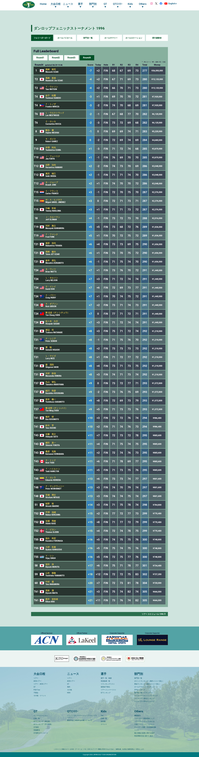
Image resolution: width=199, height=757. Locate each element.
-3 (90, 96)
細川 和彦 (51, 390)
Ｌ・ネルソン (52, 278)
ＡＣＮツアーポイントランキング (146, 696)
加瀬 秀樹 (51, 521)
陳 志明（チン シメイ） (56, 408)
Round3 (71, 57)
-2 (90, 114)
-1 (90, 131)
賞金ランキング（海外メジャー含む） (147, 684)
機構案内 (137, 715)
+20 (90, 583)
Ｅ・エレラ (51, 477)
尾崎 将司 (51, 69)
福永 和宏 (51, 538)
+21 (90, 591)
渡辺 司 (50, 330)
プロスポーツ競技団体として (144, 718)
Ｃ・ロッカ (51, 121)
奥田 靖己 (51, 173)
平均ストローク (139, 690)
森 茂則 (50, 364)
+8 (90, 331)
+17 (90, 565)
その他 (69, 690)
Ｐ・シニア (51, 338)
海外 (68, 687)
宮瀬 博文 (51, 495)
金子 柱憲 (51, 95)
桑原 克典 (51, 451)
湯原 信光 (51, 243)
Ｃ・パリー (51, 295)
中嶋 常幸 (51, 208)
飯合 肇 (50, 130)
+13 (90, 478)
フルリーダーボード (42, 38)
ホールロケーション (134, 38)
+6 (90, 244)
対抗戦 (103, 721)
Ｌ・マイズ (51, 356)
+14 (90, 504)
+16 (90, 539)
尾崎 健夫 (51, 251)
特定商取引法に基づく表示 (143, 736)
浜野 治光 (51, 165)
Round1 (40, 57)
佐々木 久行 (52, 321)
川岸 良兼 (51, 547)
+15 (90, 513)
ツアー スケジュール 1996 (153, 614)
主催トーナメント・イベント (144, 724)
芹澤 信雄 (51, 512)
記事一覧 (37, 718)
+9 (90, 383)
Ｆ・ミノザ (51, 104)
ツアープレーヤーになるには (144, 721)
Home (43, 3)
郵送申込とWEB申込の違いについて (79, 720)
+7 (90, 270)
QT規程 (36, 727)
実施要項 (37, 730)
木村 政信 (51, 373)
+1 (90, 148)
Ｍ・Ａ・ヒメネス (54, 199)
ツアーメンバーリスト (108, 690)
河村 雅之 (51, 225)
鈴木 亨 (50, 425)
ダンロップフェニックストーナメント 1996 (69, 28)
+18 (90, 574)
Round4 (87, 57)
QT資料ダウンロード (41, 733)
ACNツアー (37, 681)
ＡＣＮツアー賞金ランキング (144, 698)
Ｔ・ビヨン (51, 529)
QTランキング (105, 693)
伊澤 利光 (51, 147)
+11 (90, 435)
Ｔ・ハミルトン (53, 469)
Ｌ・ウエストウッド (55, 113)
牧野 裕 (50, 503)
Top (102, 715)
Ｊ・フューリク (53, 156)
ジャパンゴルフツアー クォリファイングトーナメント (82, 716)
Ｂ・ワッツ (51, 269)
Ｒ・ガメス (51, 139)
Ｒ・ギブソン (52, 304)
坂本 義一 (51, 399)
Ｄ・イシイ (51, 286)
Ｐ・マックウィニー (55, 486)
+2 (90, 166)
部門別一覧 (88, 38)
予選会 (36, 693)
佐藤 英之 (51, 434)
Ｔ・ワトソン (52, 86)
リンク (136, 730)
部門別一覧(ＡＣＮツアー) (143, 693)
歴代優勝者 (157, 38)
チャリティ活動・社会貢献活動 (145, 727)
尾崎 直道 (51, 78)
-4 (90, 79)
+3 (90, 192)
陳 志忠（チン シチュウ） (57, 312)
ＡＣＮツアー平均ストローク (144, 701)
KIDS (68, 693)
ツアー (36, 678)
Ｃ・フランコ (52, 191)
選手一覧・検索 (106, 678)
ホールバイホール (65, 38)
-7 (90, 70)
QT (35, 687)
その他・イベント (40, 696)
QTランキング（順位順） (42, 721)
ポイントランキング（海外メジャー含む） (149, 681)
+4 (90, 218)
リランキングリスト (108, 684)
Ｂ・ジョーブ (52, 182)
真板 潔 (50, 590)
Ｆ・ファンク (52, 234)
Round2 (56, 57)
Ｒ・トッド (51, 460)
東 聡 (49, 347)
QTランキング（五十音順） (43, 724)
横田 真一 (51, 443)
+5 (90, 226)
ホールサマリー (111, 38)
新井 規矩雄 (52, 599)
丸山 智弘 (51, 382)
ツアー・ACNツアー (41, 684)
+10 (90, 417)
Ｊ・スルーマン (53, 217)
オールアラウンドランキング (144, 687)
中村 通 (50, 582)
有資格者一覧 (105, 681)
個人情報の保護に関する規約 (144, 733)
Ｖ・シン (50, 555)
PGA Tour (37, 690)
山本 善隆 (51, 573)
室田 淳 (50, 564)
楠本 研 (50, 417)
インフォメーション (41, 715)
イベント (104, 724)
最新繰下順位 (105, 687)
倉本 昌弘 (51, 260)
